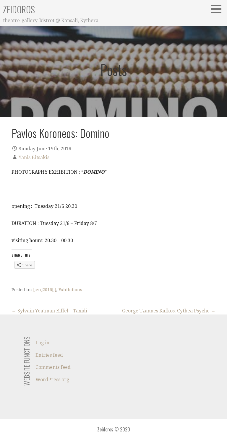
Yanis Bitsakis (34, 157)
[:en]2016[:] (44, 289)
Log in (42, 343)
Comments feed (53, 367)
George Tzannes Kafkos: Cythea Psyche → (168, 311)
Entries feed (49, 355)
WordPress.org (52, 379)
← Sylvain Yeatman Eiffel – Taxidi (49, 311)
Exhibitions (70, 289)
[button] (218, 9)
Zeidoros (19, 9)
